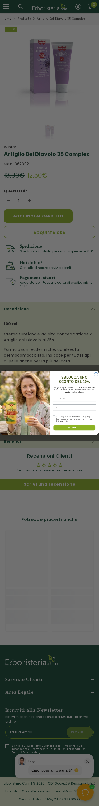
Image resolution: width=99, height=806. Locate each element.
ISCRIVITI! (74, 428)
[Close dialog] (96, 374)
